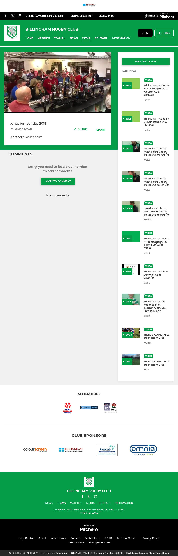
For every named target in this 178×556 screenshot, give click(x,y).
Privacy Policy (151, 538)
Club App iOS (106, 16)
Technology (92, 538)
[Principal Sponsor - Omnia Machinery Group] (143, 450)
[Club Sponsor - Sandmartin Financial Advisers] (107, 450)
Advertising (58, 538)
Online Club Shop (81, 16)
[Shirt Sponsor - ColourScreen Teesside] (35, 450)
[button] (29, 38)
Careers (75, 538)
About (42, 538)
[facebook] (5, 16)
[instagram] (20, 16)
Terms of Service (127, 538)
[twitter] (12, 16)
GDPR (108, 538)
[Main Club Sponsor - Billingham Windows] (89, 6)
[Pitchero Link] (167, 17)
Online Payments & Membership (45, 16)
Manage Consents (100, 542)
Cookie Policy (75, 542)
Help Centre (26, 538)
